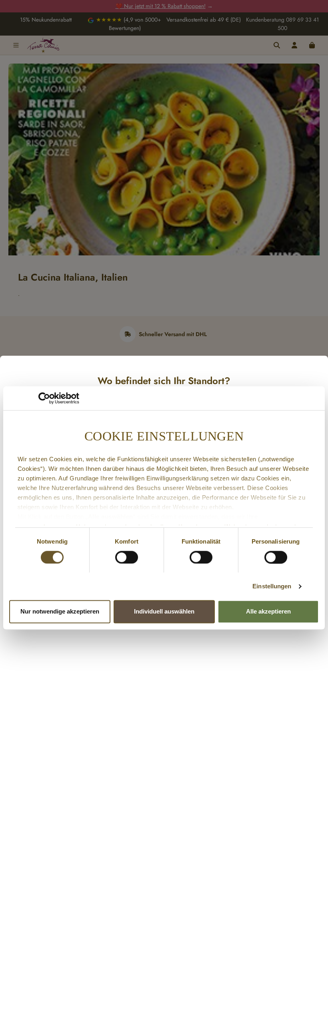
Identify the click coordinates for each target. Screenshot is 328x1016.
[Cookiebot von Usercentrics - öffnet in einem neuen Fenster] (44, 398)
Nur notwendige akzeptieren (59, 611)
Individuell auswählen (164, 611)
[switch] (126, 557)
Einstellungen (271, 586)
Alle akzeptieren (268, 611)
